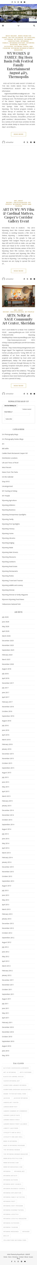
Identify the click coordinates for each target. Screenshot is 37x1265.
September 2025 (8, 650)
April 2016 (5, 735)
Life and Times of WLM (10, 463)
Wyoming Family (7, 519)
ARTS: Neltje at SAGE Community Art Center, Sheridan (18, 319)
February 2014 (7, 857)
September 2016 (8, 716)
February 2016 (7, 744)
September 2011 (8, 994)
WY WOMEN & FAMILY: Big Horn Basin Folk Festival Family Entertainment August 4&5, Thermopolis (18, 65)
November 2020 (8, 664)
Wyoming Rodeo (8, 576)
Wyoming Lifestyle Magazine (15, 1218)
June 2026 (5, 622)
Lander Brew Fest (10, 1106)
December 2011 (8, 980)
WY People (18, 39)
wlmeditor (9, 142)
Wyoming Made (7, 547)
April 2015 (5, 791)
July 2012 (5, 947)
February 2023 (7, 655)
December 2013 (8, 867)
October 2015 (7, 763)
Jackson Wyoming (21, 1098)
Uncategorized (20, 202)
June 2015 (5, 782)
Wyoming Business (8, 510)
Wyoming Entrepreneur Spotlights (14, 514)
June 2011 (5, 1008)
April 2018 (5, 678)
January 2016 (6, 749)
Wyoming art (19, 1171)
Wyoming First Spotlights (11, 524)
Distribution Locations (9, 458)
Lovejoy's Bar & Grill (12, 1132)
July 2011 (5, 1004)
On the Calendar (15, 37)
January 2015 (6, 806)
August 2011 (6, 999)
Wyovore (26, 1231)
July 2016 (5, 725)
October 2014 (7, 820)
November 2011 (8, 985)
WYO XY (6, 1236)
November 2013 (8, 872)
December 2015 (8, 754)
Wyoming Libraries (8, 538)
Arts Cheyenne (26, 1072)
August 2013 (6, 886)
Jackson (6, 1098)
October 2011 (7, 989)
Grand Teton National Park (14, 1094)
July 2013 (5, 890)
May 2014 (5, 843)
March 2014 (6, 853)
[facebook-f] (12, 2)
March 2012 (6, 966)
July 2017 (5, 688)
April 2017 (5, 697)
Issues (31, 1257)
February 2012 (7, 971)
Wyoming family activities (14, 1197)
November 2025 (8, 645)
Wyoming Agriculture (9, 500)
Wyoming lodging (8, 543)
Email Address (9, 411)
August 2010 (6, 1046)
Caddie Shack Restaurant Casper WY (15, 453)
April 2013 (5, 905)
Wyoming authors (10, 1180)
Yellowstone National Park (11, 604)
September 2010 (8, 1041)
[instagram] (18, 2)
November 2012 (8, 928)
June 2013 (5, 895)
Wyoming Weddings (11, 1231)
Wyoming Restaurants (10, 571)
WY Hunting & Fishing (9, 491)
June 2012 (5, 952)
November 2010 (8, 1032)
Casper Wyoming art (11, 1081)
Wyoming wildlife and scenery (12, 585)
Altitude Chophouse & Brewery (16, 1068)
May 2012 (5, 956)
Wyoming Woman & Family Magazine (15, 595)
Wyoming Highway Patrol (13, 1210)
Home (5, 1257)
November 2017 (8, 683)
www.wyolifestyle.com (12, 1158)
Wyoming (7, 1171)
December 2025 (8, 641)
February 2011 (7, 1022)
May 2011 (5, 1013)
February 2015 (7, 801)
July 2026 (5, 617)
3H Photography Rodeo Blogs (12, 439)
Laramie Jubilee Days (11, 1115)
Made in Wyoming (10, 1141)
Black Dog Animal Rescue (13, 1076)
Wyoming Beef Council (12, 1184)
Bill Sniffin (5, 448)
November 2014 (8, 815)
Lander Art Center (10, 1102)
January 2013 (6, 919)
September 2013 (8, 881)
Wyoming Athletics (8, 505)
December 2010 (8, 1027)
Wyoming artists (10, 1175)
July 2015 (5, 777)
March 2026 (6, 636)
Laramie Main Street (11, 1119)
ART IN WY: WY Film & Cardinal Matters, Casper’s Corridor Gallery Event (18, 215)
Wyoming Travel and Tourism (12, 580)
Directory (15, 1257)
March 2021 (6, 659)
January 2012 (6, 975)
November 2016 (8, 707)
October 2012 (7, 933)
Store (10, 1257)
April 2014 (5, 848)
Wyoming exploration (12, 1193)
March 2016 (6, 740)
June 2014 (5, 839)
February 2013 (7, 914)
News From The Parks (10, 472)
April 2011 (5, 1018)
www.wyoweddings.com (12, 1167)
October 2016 (7, 711)
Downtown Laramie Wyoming (15, 1085)
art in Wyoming (9, 1072)
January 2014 (6, 862)
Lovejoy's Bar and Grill (13, 1137)
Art (15, 201)
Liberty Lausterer (10, 1128)
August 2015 (6, 773)
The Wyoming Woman (11, 1150)
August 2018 (6, 669)
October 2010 (7, 1037)
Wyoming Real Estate (9, 566)
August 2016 (6, 721)
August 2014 (6, 829)
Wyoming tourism (10, 1227)
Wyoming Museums (9, 557)
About (26, 1257)
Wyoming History (17, 43)
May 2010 (5, 1055)
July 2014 (5, 834)
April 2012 (5, 961)
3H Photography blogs (10, 434)
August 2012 (6, 942)
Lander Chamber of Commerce (15, 1111)
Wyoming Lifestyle (11, 1214)
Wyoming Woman (8, 590)
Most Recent (11, 36)
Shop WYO (6, 481)
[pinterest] (21, 2)
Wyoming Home (7, 533)
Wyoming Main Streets (10, 552)
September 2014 (8, 824)
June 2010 (5, 1051)
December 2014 (8, 810)
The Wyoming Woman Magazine (15, 1154)
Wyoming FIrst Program (13, 1205)
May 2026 (5, 626)
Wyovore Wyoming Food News (13, 599)
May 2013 (5, 900)
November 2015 (8, 758)
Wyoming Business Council (14, 1188)
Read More (18, 134)
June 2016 (5, 730)
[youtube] (24, 2)
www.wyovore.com (11, 1162)
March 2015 (6, 796)
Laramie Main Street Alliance (15, 1124)
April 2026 (5, 631)
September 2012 (8, 938)
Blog (18, 1258)
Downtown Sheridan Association (17, 1089)
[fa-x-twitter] (15, 2)
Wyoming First (9, 1201)
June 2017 (5, 692)
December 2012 (8, 923)
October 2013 (7, 876)
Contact (21, 1257)
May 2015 (5, 787)
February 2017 (7, 702)
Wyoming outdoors (9, 562)
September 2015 (8, 768)
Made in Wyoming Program (14, 1145)
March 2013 (6, 909)
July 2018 (5, 674)
